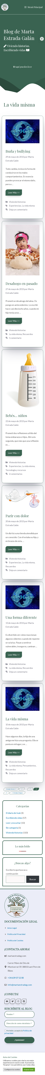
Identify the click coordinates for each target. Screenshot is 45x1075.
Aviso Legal (12, 928)
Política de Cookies (15, 940)
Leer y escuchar (13, 823)
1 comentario (15, 338)
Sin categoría (12, 827)
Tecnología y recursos (16, 470)
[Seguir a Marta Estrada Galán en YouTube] (6, 1001)
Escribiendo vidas (14, 818)
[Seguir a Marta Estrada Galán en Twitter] (12, 1001)
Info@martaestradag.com (20, 984)
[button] (42, 39)
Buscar (32, 879)
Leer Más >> (14, 192)
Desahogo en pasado (21, 283)
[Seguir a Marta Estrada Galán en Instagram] (18, 1001)
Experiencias (15, 205)
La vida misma (28, 205)
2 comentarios (15, 474)
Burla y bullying (18, 151)
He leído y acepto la (18, 1031)
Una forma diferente (21, 617)
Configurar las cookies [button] (12, 1069)
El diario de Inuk (13, 813)
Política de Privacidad (16, 934)
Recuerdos (28, 334)
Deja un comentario (18, 209)
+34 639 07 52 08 (16, 977)
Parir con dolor (17, 515)
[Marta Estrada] (4, 7)
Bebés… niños (16, 415)
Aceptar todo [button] (28, 1069)
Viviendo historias (17, 201)
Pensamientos (29, 765)
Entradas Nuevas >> (11, 789)
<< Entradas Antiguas (17, 793)
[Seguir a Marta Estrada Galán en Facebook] (23, 1001)
